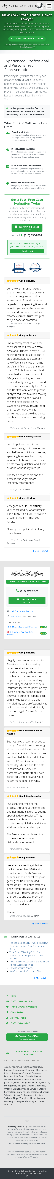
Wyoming (29, 1101)
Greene (17, 1079)
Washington (10, 1101)
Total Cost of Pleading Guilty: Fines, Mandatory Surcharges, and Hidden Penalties (26, 955)
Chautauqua (18, 1070)
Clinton (7, 1073)
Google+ (41, 428)
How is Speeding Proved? (21, 967)
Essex (22, 1076)
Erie (16, 1076)
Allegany (16, 1066)
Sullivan (8, 1098)
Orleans (25, 1088)
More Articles (42, 978)
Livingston (26, 1082)
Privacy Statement (34, 1173)
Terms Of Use (20, 1173)
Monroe (45, 1082)
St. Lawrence (27, 1095)
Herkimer (36, 1079)
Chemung (30, 1070)
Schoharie (44, 1091)
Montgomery (10, 1085)
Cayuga (8, 1070)
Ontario (8, 1088)
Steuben (39, 1095)
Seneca (17, 1095)
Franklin (29, 1076)
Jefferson (8, 1082)
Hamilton (26, 1079)
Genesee (8, 1079)
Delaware (36, 1073)
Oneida (30, 1085)
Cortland (26, 1073)
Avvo (27, 489)
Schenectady (32, 1091)
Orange (16, 1088)
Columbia (16, 1073)
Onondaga (40, 1085)
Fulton (37, 1076)
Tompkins (24, 1098)
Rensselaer (9, 1091)
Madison (36, 1082)
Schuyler (8, 1095)
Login (26, 1176)
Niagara (22, 1085)
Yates (41, 1101)
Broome (25, 1066)
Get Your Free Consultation (27, 38)
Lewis (17, 1082)
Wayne (20, 1101)
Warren (41, 1098)
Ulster (33, 1098)
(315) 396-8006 (33, 235)
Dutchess (8, 1076)
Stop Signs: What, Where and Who (25, 971)
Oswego (34, 1088)
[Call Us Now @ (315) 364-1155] (40, 6)
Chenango (41, 1070)
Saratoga (20, 1091)
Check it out (27, 251)
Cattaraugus (36, 1066)
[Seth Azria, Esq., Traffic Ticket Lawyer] (23, 6)
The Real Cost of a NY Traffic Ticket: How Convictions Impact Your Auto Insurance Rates (28, 946)
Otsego (42, 1088)
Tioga (15, 1098)
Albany (7, 1066)
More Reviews (41, 551)
